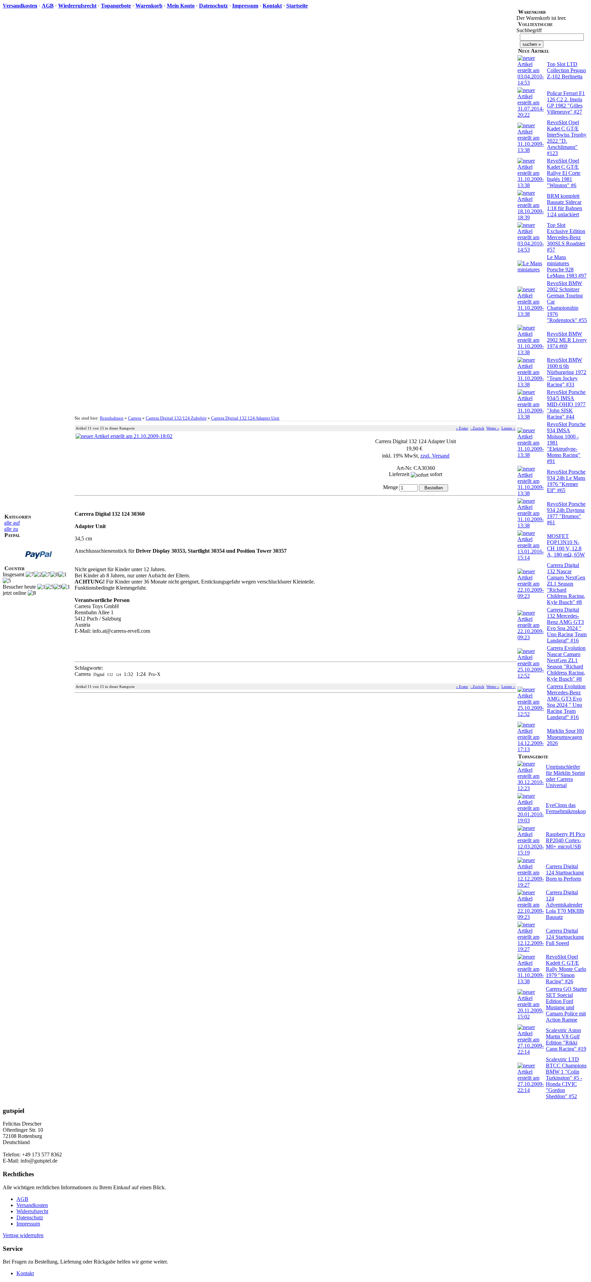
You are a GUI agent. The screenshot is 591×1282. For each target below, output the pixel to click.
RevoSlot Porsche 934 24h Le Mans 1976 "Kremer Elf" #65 (566, 481)
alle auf (12, 523)
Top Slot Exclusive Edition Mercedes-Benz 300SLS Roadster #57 (566, 237)
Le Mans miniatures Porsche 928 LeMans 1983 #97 (567, 266)
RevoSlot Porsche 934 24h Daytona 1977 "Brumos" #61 (566, 513)
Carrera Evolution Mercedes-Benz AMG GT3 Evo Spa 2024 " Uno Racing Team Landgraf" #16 (566, 701)
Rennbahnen (111, 418)
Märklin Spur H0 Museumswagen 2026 (565, 737)
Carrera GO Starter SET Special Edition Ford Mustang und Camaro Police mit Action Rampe (566, 1004)
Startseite (297, 6)
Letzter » (508, 428)
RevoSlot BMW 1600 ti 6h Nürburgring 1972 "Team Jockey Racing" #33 (566, 372)
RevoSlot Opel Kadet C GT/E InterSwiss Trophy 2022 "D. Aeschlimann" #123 (567, 137)
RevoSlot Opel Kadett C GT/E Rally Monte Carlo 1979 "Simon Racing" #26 (566, 969)
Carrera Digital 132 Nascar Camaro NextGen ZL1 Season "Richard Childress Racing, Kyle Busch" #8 (566, 583)
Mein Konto (181, 6)
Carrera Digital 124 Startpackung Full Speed (565, 937)
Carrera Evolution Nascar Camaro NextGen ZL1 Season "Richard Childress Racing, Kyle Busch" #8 (566, 663)
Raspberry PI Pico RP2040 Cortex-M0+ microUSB (565, 840)
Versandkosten (20, 6)
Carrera (134, 418)
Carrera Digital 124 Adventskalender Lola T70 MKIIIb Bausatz (565, 904)
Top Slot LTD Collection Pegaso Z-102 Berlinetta (566, 70)
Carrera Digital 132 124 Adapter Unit (245, 418)
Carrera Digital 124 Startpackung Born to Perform (565, 872)
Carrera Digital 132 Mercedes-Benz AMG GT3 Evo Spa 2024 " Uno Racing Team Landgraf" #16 (567, 625)
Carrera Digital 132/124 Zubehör (176, 418)
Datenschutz (213, 6)
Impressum (245, 6)
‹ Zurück (477, 428)
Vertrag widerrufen (23, 1235)
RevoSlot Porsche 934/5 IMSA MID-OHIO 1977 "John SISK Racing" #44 (566, 404)
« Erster (462, 428)
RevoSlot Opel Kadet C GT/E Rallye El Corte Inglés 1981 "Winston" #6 (563, 173)
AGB (48, 6)
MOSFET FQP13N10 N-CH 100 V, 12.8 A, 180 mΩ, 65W (566, 545)
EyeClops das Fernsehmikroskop (566, 808)
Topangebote (116, 6)
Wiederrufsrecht (77, 6)
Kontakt (272, 6)
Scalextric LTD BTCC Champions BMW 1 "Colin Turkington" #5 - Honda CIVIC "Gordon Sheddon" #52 (566, 1077)
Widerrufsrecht (32, 1211)
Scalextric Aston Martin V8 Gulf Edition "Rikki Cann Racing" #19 (566, 1039)
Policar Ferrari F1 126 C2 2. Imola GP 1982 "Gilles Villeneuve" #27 (566, 102)
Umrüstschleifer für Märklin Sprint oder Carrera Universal (565, 776)
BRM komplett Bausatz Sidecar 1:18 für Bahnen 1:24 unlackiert (564, 205)
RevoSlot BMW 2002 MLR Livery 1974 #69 (567, 340)
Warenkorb (148, 6)
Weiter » (492, 428)
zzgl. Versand (434, 456)
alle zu (11, 529)
